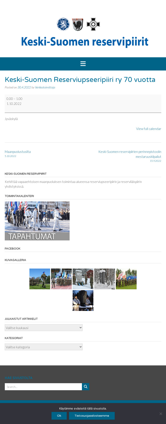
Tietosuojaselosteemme (92, 416)
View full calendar (148, 129)
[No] (160, 413)
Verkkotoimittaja (45, 87)
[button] (83, 64)
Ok (59, 416)
